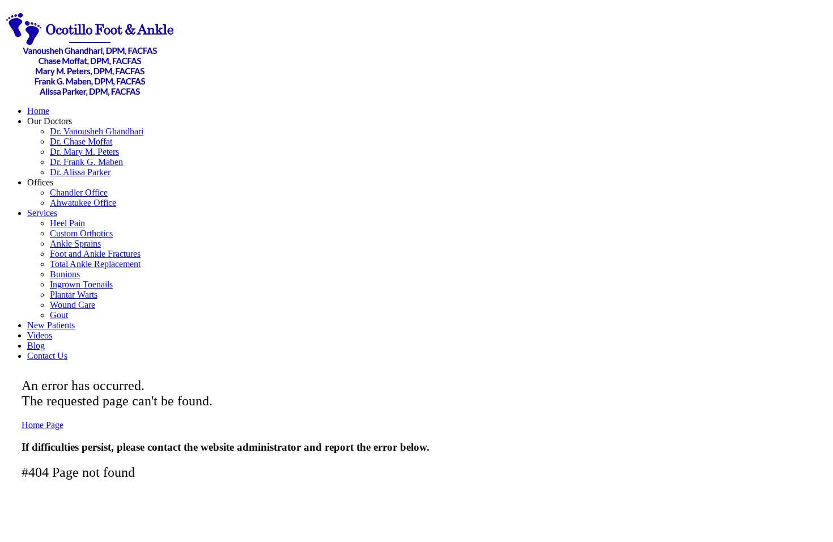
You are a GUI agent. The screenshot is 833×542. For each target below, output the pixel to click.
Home (38, 111)
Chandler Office (79, 192)
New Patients (51, 325)
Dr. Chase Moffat (81, 141)
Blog (36, 345)
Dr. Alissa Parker (80, 172)
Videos (39, 335)
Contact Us (47, 356)
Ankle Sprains (75, 243)
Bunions (65, 274)
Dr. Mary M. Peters (84, 151)
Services (42, 213)
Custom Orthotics (81, 233)
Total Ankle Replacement (95, 264)
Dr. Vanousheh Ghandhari (96, 131)
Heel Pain (67, 223)
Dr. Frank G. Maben (86, 162)
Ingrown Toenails (81, 284)
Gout (59, 315)
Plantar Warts (73, 294)
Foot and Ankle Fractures (95, 254)
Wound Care (72, 305)
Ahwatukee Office (83, 203)
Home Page (42, 425)
